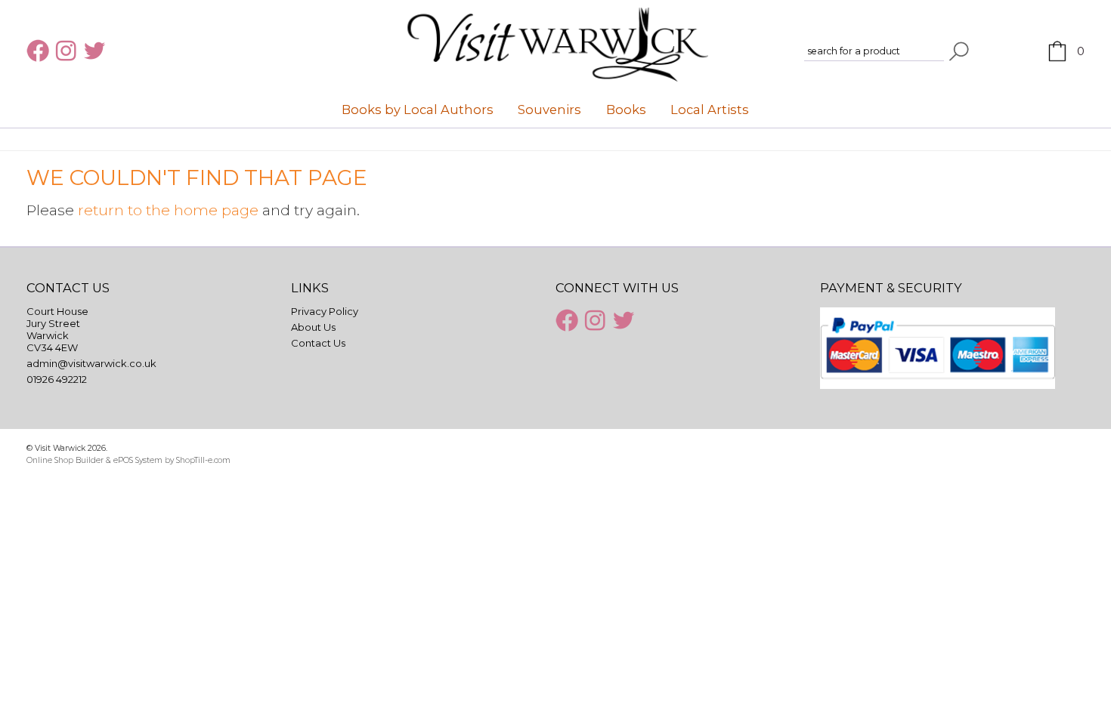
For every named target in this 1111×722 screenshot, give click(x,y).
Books (626, 109)
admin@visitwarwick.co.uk (91, 363)
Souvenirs (549, 109)
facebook (39, 50)
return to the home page (168, 210)
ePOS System (137, 460)
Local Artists (709, 109)
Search (959, 51)
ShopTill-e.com (203, 460)
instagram (68, 50)
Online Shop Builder (65, 460)
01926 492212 (56, 379)
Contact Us (318, 343)
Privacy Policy (324, 311)
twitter (97, 50)
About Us (313, 327)
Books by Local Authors (418, 109)
